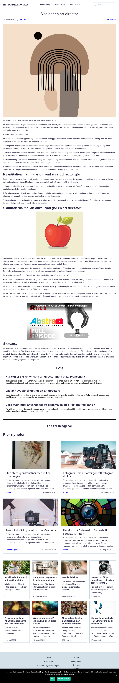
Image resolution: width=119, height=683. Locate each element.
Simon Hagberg (11, 550)
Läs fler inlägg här (59, 426)
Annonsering (45, 5)
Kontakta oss (75, 5)
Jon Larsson (24, 20)
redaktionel (111, 19)
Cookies (64, 5)
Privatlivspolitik (63, 678)
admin (8, 492)
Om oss (56, 5)
